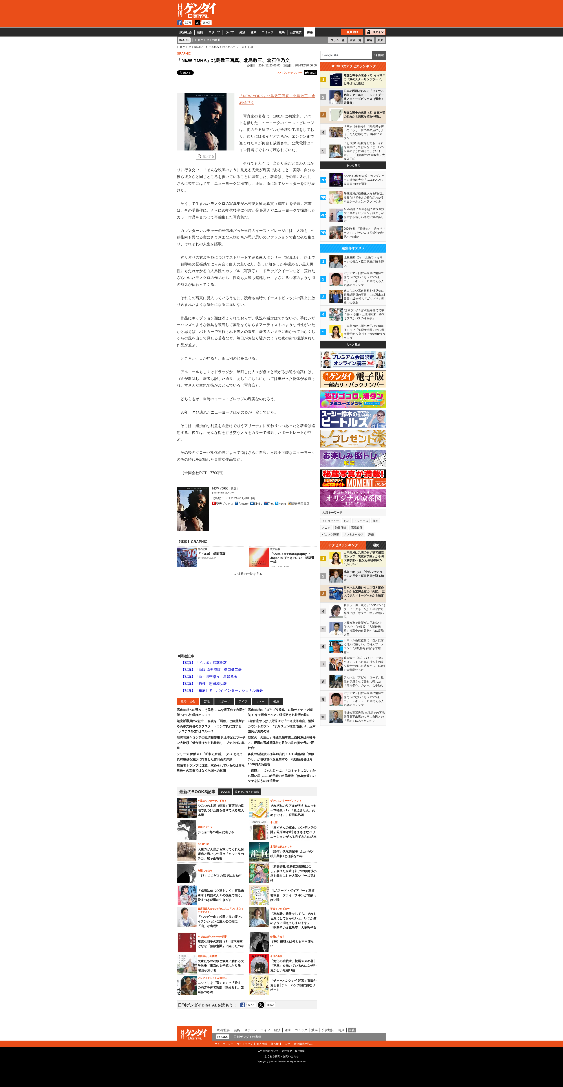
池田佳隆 (340, 527)
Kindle (258, 503)
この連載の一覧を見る (246, 574)
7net (271, 503)
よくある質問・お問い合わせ (281, 1056)
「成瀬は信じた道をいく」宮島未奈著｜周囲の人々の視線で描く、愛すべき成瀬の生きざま (221, 895)
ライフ (229, 32)
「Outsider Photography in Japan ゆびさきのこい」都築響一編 (292, 557)
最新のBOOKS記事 (197, 791)
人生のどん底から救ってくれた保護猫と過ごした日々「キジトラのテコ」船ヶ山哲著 (221, 853)
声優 (371, 534)
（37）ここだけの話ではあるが (219, 875)
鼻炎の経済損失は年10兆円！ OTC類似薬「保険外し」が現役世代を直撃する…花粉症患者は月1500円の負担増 (281, 759)
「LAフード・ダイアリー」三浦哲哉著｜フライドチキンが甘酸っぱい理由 (293, 895)
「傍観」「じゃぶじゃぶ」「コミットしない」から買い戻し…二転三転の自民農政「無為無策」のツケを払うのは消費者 (282, 776)
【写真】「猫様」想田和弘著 (204, 684)
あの (346, 520)
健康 (253, 32)
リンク (286, 1044)
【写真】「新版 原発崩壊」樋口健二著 (211, 669)
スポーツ (214, 32)
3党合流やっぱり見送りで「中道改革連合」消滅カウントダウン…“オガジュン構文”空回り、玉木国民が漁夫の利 (282, 726)
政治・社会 (188, 701)
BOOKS (225, 791)
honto (282, 503)
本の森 (274, 822)
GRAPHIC (184, 53)
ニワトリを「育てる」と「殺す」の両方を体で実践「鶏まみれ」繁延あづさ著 (221, 987)
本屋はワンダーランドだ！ (212, 800)
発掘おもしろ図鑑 (207, 956)
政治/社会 (185, 32)
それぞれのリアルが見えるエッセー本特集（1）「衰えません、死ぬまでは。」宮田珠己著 (293, 810)
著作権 (275, 1044)
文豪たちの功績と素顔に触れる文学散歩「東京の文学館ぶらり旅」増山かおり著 (221, 965)
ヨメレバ (229, 492)
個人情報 (261, 1044)
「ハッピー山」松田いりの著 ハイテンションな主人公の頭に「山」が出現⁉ (220, 921)
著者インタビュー (280, 908)
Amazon (244, 503)
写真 (341, 1030)
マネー (260, 701)
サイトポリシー (224, 1044)
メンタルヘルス (354, 534)
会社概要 (287, 1050)
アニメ (326, 527)
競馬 (282, 32)
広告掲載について (268, 1050)
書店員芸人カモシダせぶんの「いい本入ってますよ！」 (221, 910)
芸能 (200, 32)
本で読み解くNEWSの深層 (212, 936)
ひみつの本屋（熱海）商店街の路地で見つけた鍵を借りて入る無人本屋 (221, 810)
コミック (267, 32)
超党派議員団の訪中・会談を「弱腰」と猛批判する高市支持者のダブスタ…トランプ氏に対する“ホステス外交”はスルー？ (211, 726)
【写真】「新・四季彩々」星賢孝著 (209, 676)
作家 (375, 520)
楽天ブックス (224, 503)
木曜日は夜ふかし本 (281, 846)
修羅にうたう (205, 827)
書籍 (310, 32)
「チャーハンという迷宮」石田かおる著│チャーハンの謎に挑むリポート (293, 985)
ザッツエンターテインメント (286, 800)
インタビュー (330, 520)
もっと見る (353, 165)
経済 (242, 32)
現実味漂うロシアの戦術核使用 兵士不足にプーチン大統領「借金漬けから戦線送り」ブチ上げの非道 (211, 743)
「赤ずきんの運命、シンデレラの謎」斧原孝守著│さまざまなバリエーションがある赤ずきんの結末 (293, 832)
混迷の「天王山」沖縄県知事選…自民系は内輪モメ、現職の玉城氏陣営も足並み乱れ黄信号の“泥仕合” (282, 743)
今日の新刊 (276, 956)
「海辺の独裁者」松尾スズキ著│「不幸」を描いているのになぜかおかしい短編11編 (293, 965)
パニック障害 (330, 534)
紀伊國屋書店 (300, 503)
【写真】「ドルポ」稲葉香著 (204, 663)
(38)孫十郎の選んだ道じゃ (216, 832)
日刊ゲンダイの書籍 (247, 791)
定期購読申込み (303, 1044)
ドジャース (361, 520)
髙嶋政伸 (356, 527)
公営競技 (296, 32)
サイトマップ (245, 1044)
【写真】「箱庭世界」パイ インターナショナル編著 (222, 690)
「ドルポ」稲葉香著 (211, 553)
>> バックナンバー (290, 72)
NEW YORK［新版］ (225, 488)
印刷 (313, 73)
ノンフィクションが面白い (212, 978)
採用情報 (300, 1050)
